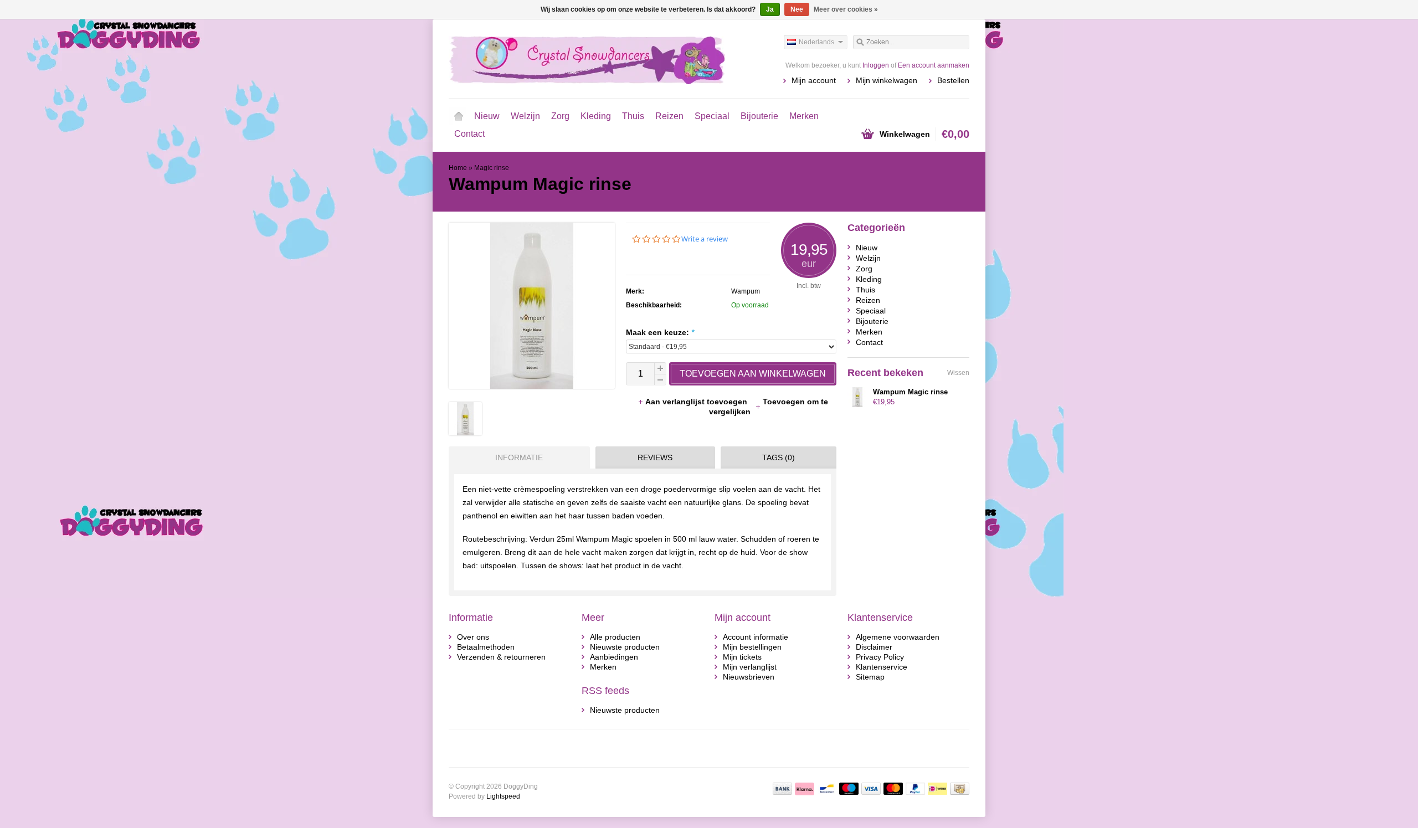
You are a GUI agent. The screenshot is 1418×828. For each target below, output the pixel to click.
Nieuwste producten (625, 646)
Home (459, 116)
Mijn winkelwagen (886, 80)
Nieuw (487, 116)
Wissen (958, 373)
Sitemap (870, 676)
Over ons (473, 636)
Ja (770, 9)
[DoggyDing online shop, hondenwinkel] (579, 58)
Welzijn (525, 116)
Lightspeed (503, 796)
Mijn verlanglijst (750, 666)
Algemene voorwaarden (897, 636)
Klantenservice (881, 666)
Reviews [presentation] (655, 457)
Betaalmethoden (486, 646)
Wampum (745, 291)
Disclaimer (874, 646)
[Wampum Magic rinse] (465, 432)
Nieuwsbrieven (748, 676)
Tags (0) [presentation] (778, 457)
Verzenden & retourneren (501, 656)
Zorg (560, 116)
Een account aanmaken (933, 65)
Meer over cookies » (846, 9)
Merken (804, 116)
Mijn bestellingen (752, 646)
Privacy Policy (880, 656)
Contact (469, 133)
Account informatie (755, 636)
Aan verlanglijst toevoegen (697, 401)
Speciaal (712, 116)
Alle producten (615, 636)
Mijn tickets (742, 656)
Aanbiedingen (614, 656)
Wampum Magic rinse (910, 392)
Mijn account (814, 80)
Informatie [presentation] (519, 457)
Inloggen (875, 65)
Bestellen (953, 80)
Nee (796, 9)
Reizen (669, 116)
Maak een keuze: (660, 332)
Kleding (595, 116)
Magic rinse (491, 168)
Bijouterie (759, 116)
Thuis (633, 116)
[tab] (516, 457)
